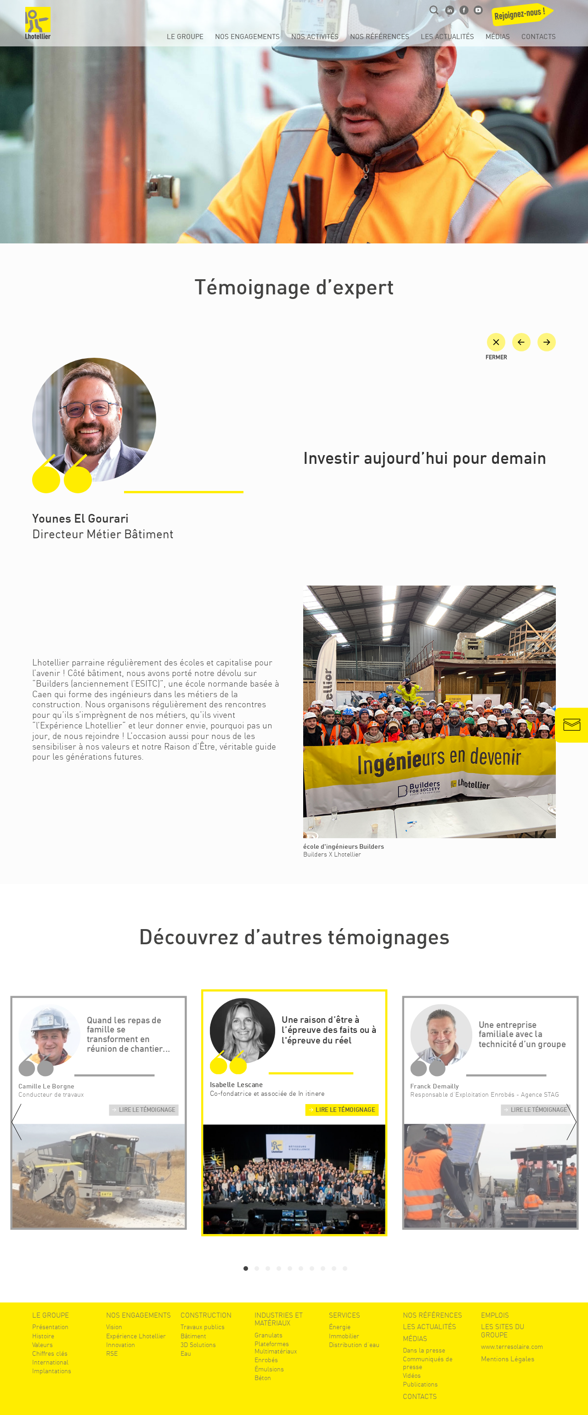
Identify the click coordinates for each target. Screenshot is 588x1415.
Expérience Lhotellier (136, 1336)
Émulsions (269, 1369)
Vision (114, 1326)
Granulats (268, 1335)
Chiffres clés (50, 1353)
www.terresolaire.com (512, 1346)
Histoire (43, 1336)
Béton (262, 1377)
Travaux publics (203, 1326)
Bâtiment (193, 1336)
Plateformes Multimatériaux (275, 1347)
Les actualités (447, 37)
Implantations (51, 1371)
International (50, 1362)
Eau (186, 1353)
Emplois (495, 1315)
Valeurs (42, 1344)
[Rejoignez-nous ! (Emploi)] (524, 17)
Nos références (379, 37)
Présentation (50, 1326)
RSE (112, 1353)
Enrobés (266, 1360)
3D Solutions (198, 1344)
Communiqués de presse (427, 1362)
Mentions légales (507, 1359)
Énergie (340, 1326)
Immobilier (344, 1336)
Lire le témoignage (147, 1110)
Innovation (120, 1344)
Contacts (538, 37)
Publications (420, 1384)
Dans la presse (424, 1350)
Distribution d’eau (354, 1344)
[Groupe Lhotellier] (38, 23)
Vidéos (412, 1375)
